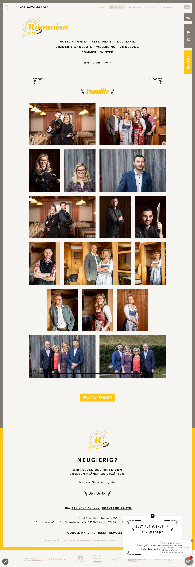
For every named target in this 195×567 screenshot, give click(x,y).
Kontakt (168, 7)
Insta (102, 532)
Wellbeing (106, 46)
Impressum (100, 540)
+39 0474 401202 (34, 7)
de (187, 7)
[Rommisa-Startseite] (45, 27)
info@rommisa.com (117, 507)
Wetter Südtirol (80, 540)
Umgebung (129, 46)
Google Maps (78, 532)
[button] (188, 17)
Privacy (114, 540)
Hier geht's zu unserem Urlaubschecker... (152, 547)
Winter (106, 52)
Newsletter (118, 532)
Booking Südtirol (56, 540)
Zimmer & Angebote (74, 46)
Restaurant (102, 41)
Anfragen (188, 62)
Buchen (188, 36)
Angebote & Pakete (145, 7)
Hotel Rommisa (74, 41)
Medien (118, 7)
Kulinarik (126, 41)
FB (93, 532)
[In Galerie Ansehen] (62, 124)
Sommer (89, 52)
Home (101, 7)
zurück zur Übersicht (97, 397)
